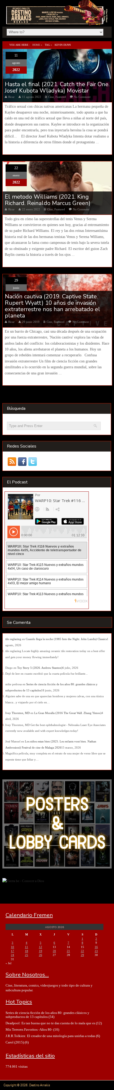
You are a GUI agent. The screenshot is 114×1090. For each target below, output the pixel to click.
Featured (60, 96)
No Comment (82, 96)
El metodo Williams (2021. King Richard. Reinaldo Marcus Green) (47, 200)
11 (26, 947)
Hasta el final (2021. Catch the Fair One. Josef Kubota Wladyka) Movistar (57, 87)
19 (40, 951)
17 (12, 951)
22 (82, 951)
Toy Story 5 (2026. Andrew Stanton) (39, 667)
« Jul (8, 963)
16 (96, 947)
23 (96, 951)
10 (12, 947)
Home (36, 44)
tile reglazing (13, 639)
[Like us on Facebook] (22, 461)
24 (12, 955)
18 (26, 951)
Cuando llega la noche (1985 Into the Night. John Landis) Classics (66, 639)
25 (26, 955)
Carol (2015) (15, 1042)
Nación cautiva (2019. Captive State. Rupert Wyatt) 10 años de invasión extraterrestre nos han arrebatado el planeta (52, 306)
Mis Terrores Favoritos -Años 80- (29, 1029)
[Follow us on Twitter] (32, 461)
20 (54, 951)
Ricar (11, 96)
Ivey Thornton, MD (17, 713)
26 (40, 955)
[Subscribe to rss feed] (12, 461)
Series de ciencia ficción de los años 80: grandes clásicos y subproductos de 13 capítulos (47, 1015)
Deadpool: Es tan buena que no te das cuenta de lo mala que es (50, 1023)
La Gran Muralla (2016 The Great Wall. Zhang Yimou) (68, 713)
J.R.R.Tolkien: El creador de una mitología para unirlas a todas (50, 1036)
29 (82, 955)
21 (68, 951)
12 (40, 947)
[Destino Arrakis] (57, 19)
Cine (51, 96)
